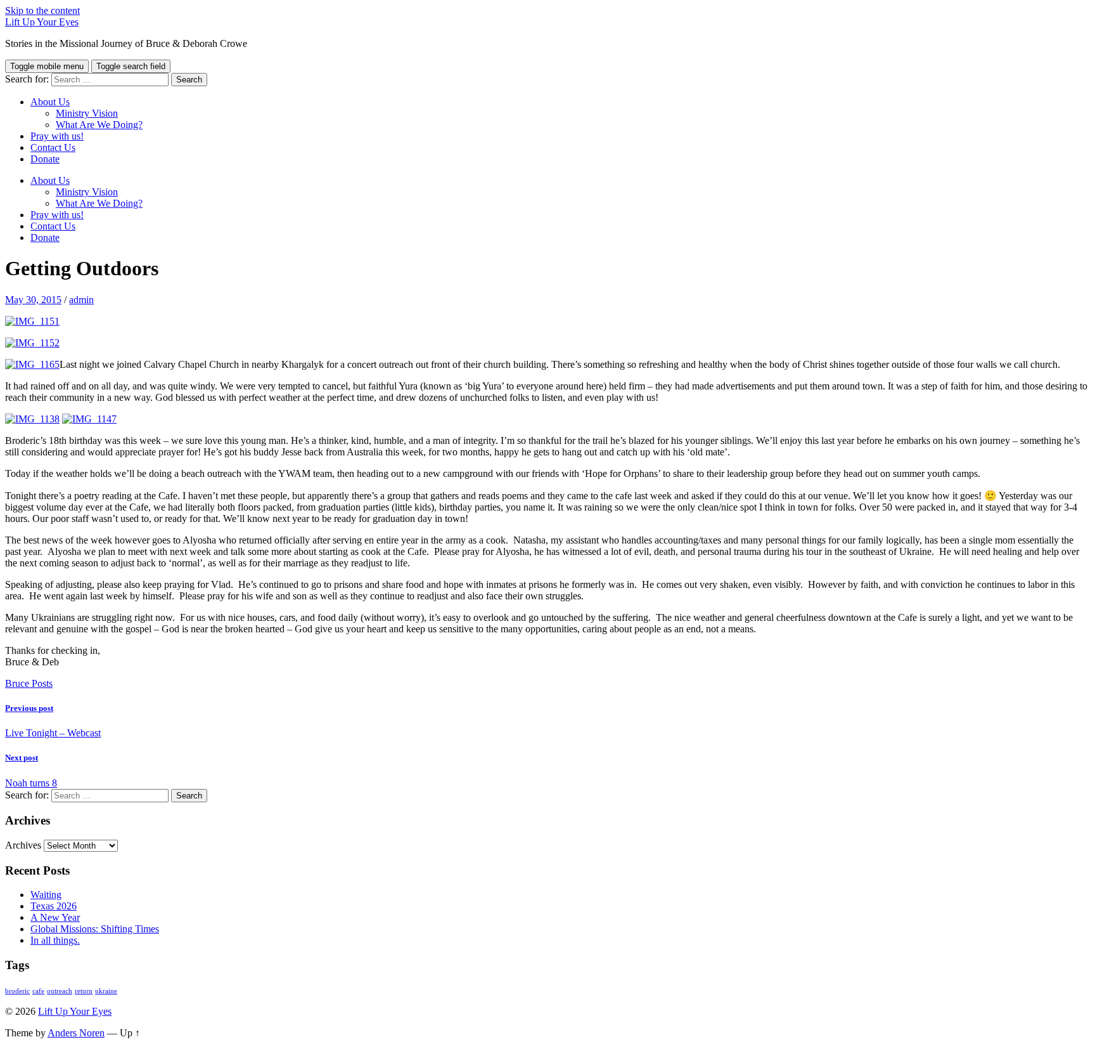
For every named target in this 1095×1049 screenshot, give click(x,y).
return (84, 990)
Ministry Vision (87, 113)
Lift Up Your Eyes (42, 21)
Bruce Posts (29, 683)
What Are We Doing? (99, 124)
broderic (17, 990)
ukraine (106, 990)
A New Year (55, 917)
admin (81, 299)
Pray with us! (57, 136)
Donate (45, 158)
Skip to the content (42, 10)
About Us (50, 101)
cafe (38, 990)
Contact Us (52, 147)
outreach (59, 990)
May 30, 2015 (33, 299)
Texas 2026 (53, 906)
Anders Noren (76, 1032)
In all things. (55, 940)
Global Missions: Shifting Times (94, 928)
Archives (23, 845)
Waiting (45, 894)
